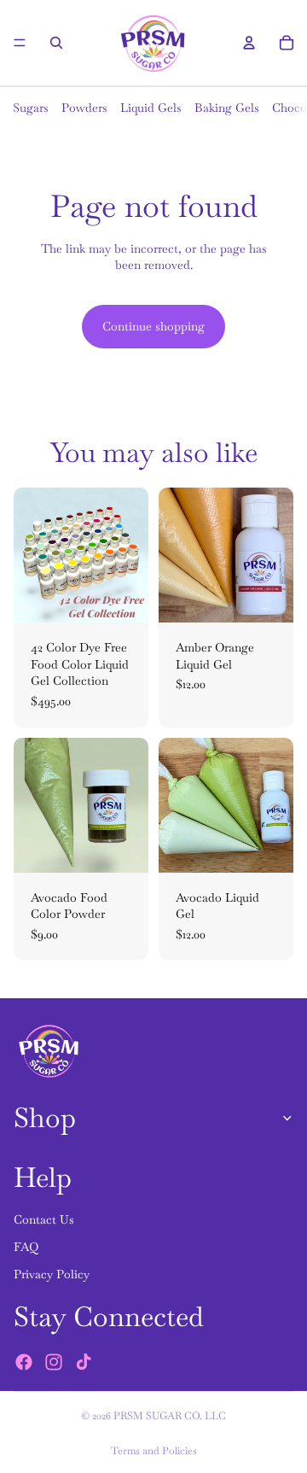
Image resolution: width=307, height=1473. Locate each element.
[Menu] (19, 42)
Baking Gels (226, 107)
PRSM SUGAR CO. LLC (169, 1416)
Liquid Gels (151, 107)
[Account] (249, 42)
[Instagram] (53, 1362)
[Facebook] (24, 1362)
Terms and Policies (154, 1451)
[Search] (56, 42)
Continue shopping (153, 326)
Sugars (31, 107)
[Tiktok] (83, 1362)
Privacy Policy (52, 1274)
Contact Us (44, 1219)
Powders (84, 107)
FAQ (26, 1246)
